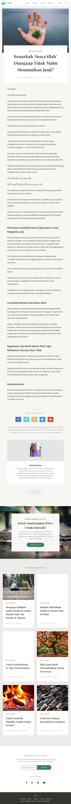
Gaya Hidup (36, 51)
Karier (29, 799)
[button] (67, 3)
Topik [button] (59, 3)
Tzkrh (9, 3)
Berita (27, 3)
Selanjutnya (35, 544)
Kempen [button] (50, 3)
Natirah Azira (27, 77)
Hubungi (48, 799)
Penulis (36, 799)
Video (43, 3)
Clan (42, 799)
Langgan (44, 767)
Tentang (23, 799)
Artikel (35, 3)
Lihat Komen (35, 492)
